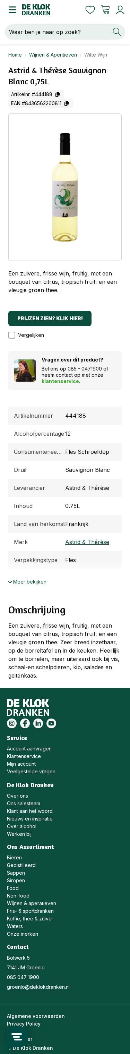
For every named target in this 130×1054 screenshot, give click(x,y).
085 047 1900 (23, 977)
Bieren (14, 857)
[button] (29, 335)
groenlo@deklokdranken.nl (38, 987)
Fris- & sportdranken (30, 911)
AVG (12, 1031)
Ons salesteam (23, 803)
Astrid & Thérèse (87, 541)
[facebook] (25, 723)
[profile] (118, 10)
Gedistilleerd (21, 865)
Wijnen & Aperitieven (53, 55)
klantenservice (60, 381)
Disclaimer (19, 1039)
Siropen (16, 880)
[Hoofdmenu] (11, 9)
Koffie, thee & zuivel (30, 918)
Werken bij (19, 834)
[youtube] (51, 723)
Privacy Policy (24, 1024)
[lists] (90, 9)
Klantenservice (24, 756)
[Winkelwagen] (105, 9)
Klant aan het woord (30, 811)
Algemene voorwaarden (36, 1016)
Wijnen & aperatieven (31, 903)
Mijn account (21, 764)
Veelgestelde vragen (31, 771)
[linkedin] (38, 723)
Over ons (17, 796)
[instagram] (12, 723)
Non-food (18, 896)
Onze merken (22, 934)
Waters (15, 926)
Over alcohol (21, 826)
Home (15, 55)
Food (13, 888)
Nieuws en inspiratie (30, 819)
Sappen (16, 873)
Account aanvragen (29, 748)
